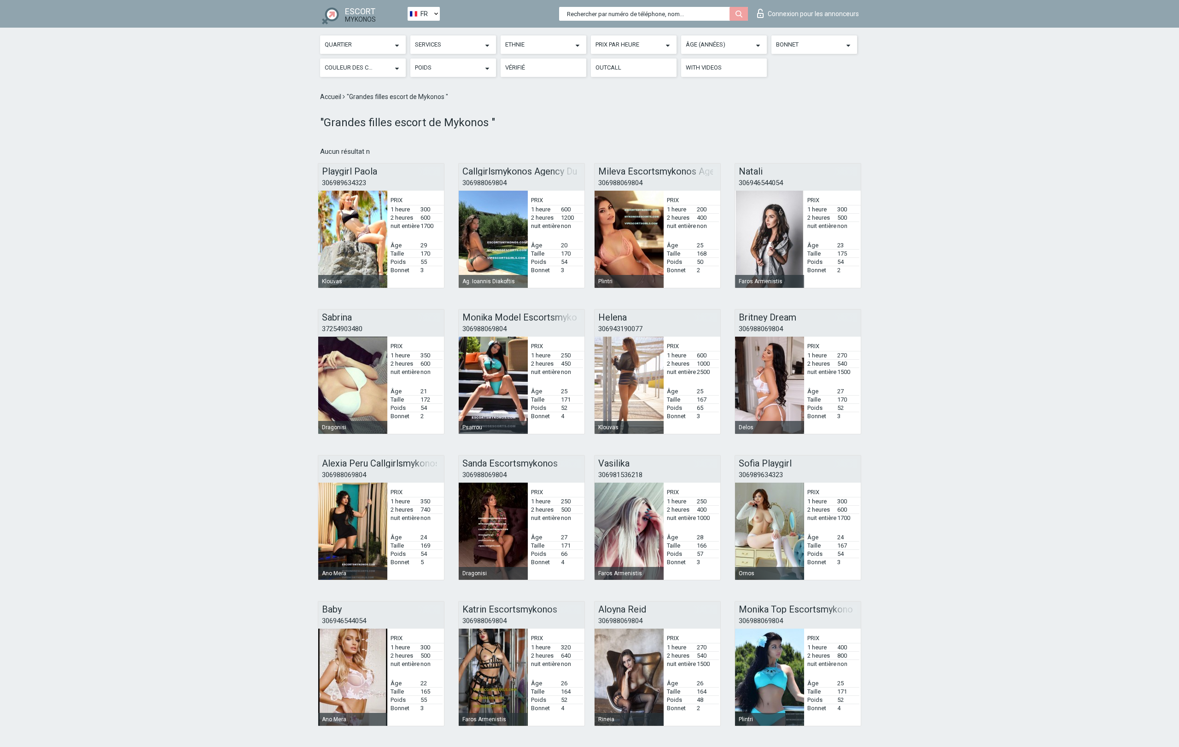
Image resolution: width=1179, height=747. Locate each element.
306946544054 (761, 183)
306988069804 (484, 183)
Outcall (608, 67)
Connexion (813, 14)
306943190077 (620, 329)
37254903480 (342, 329)
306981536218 (620, 475)
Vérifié (515, 67)
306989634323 (344, 183)
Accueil (331, 96)
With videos (704, 67)
